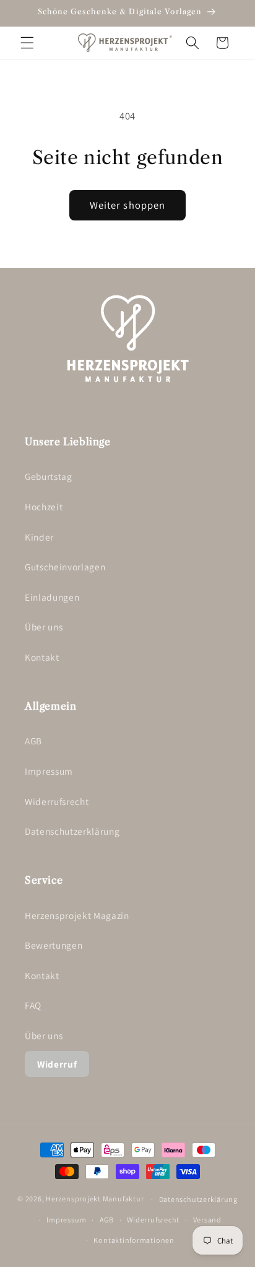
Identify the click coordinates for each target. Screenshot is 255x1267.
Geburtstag (48, 476)
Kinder (39, 537)
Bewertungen (53, 945)
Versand (207, 1219)
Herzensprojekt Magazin (77, 915)
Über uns (44, 626)
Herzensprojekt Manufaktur (95, 1199)
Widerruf (57, 1064)
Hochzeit (44, 506)
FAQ (33, 1005)
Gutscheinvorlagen (65, 566)
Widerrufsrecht (57, 801)
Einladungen (52, 597)
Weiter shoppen (127, 205)
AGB (33, 740)
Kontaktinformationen (133, 1240)
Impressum (49, 771)
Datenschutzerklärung (72, 831)
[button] (27, 43)
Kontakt (42, 657)
